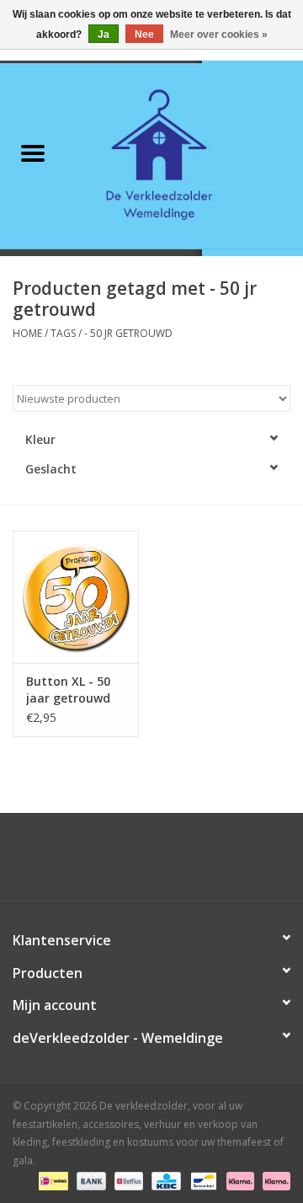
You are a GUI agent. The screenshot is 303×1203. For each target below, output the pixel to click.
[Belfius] (127, 1180)
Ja (103, 34)
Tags (63, 333)
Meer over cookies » (219, 34)
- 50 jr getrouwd (128, 333)
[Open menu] (33, 152)
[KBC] (164, 1180)
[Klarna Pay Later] (273, 1180)
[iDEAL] (51, 1180)
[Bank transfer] (90, 1180)
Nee (144, 34)
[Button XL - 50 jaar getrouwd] (76, 597)
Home (27, 333)
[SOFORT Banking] (239, 1180)
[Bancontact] (202, 1180)
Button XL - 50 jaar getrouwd (68, 689)
